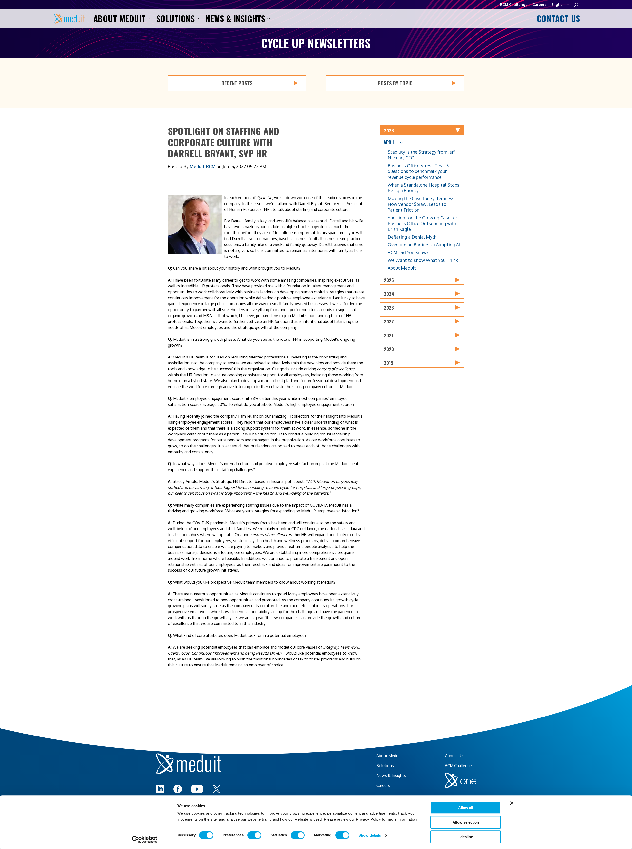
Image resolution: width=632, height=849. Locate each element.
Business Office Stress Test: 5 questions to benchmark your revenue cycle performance (418, 171)
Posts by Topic (395, 83)
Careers (540, 4)
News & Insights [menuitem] (391, 775)
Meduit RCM (203, 166)
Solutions (176, 19)
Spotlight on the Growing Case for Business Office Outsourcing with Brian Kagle (422, 223)
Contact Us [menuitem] (454, 755)
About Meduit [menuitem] (388, 755)
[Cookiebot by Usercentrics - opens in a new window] (144, 839)
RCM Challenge (514, 4)
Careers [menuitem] (383, 785)
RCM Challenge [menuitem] (458, 765)
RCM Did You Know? (408, 252)
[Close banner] (512, 803)
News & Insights (235, 19)
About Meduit (119, 19)
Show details (369, 835)
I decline (465, 837)
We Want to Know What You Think (423, 260)
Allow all (465, 808)
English (558, 4)
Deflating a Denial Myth (412, 237)
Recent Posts (237, 83)
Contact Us (557, 19)
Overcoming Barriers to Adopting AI (424, 244)
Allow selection (466, 822)
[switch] (254, 835)
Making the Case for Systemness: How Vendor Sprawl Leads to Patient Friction (421, 204)
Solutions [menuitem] (385, 765)
